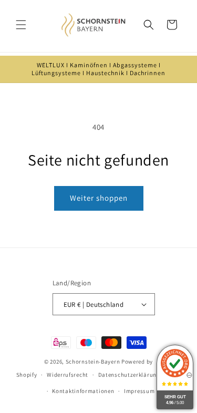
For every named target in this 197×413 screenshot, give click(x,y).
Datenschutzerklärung (129, 374)
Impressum (139, 391)
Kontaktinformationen (83, 391)
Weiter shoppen (99, 198)
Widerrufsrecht (67, 374)
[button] (21, 24)
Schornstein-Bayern (93, 361)
